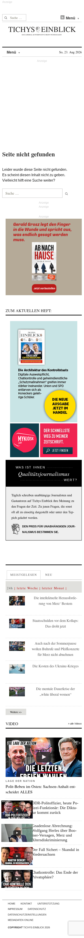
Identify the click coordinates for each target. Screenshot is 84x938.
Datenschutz (37, 909)
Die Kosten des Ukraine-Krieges (55, 666)
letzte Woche (27, 588)
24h (10, 588)
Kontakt (26, 903)
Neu (48, 575)
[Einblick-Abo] (44, 371)
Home (11, 903)
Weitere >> (16, 712)
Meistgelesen (23, 575)
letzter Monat (53, 588)
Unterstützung (48, 903)
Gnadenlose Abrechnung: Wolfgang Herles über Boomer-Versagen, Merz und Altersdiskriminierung (54, 832)
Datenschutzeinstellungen (27, 914)
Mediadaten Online (20, 920)
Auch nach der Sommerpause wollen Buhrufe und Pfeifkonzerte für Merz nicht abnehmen (55, 649)
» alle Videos (75, 723)
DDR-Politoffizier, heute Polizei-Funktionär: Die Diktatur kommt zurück (55, 808)
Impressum (15, 909)
